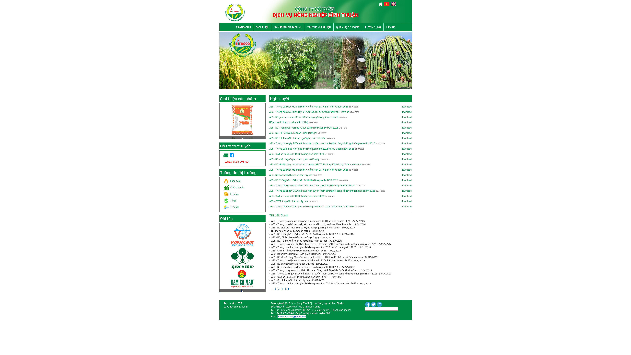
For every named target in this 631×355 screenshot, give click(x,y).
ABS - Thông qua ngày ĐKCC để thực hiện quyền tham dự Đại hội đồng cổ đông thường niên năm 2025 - (331, 273)
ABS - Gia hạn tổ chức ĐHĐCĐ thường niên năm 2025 (296, 196)
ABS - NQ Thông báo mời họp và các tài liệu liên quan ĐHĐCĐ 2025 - (312, 267)
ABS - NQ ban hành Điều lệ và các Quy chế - (299, 263)
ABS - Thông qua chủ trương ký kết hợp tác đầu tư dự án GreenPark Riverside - (318, 224)
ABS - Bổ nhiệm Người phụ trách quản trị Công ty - (303, 253)
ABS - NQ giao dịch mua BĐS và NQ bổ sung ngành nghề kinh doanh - (313, 227)
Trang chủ (243, 27)
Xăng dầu (235, 180)
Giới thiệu (262, 27)
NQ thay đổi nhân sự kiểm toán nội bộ (288, 122)
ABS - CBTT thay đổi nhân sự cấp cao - (297, 280)
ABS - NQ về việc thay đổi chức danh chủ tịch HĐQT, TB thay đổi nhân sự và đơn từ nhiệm (315, 164)
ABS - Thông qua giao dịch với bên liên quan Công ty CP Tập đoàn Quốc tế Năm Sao (312, 185)
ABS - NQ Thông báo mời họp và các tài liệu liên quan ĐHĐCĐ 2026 (303, 127)
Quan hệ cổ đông (348, 27)
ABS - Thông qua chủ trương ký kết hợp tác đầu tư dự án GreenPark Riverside (309, 111)
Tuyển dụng (373, 27)
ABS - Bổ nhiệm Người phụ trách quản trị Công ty (294, 159)
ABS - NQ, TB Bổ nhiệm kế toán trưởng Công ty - (302, 237)
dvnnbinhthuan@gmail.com (292, 316)
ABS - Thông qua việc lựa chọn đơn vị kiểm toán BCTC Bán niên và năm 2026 (308, 106)
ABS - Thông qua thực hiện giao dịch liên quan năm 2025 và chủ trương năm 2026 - (321, 247)
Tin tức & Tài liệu (319, 27)
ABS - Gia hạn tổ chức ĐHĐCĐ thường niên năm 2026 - (306, 250)
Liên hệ (390, 27)
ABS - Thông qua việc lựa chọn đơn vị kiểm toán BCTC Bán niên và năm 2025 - (318, 260)
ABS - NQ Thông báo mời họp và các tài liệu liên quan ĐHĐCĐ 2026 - (312, 234)
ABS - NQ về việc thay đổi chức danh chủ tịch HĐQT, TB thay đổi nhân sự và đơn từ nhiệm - (324, 257)
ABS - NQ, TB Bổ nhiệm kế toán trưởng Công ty (293, 132)
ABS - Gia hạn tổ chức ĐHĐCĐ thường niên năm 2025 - (306, 276)
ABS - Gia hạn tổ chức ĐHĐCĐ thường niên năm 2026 (296, 154)
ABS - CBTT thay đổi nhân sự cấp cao (288, 201)
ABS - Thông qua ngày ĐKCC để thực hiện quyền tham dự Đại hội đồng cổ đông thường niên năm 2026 (322, 143)
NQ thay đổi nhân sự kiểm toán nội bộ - (297, 230)
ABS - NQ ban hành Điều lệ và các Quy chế (290, 175)
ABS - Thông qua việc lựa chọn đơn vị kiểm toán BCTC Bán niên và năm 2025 (308, 169)
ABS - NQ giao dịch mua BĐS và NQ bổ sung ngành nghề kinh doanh (303, 117)
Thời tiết (234, 207)
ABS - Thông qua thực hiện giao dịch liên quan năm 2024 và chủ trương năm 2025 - (321, 283)
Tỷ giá (233, 200)
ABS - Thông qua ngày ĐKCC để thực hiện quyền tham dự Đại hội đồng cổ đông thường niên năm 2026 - (331, 244)
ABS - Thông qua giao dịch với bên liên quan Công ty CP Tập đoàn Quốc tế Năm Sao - (321, 270)
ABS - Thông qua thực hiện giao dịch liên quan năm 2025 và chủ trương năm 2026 (311, 148)
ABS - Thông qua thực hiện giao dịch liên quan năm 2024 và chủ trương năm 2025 (311, 206)
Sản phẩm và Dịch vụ (288, 27)
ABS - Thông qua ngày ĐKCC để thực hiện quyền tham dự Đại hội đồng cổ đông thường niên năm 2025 (322, 190)
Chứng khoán (237, 187)
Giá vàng (234, 193)
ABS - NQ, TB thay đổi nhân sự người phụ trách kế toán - (306, 240)
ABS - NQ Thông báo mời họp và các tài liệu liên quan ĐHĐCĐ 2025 (303, 180)
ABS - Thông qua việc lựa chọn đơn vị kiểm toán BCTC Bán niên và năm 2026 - (318, 221)
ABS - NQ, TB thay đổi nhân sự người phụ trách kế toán (297, 138)
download (406, 106)
